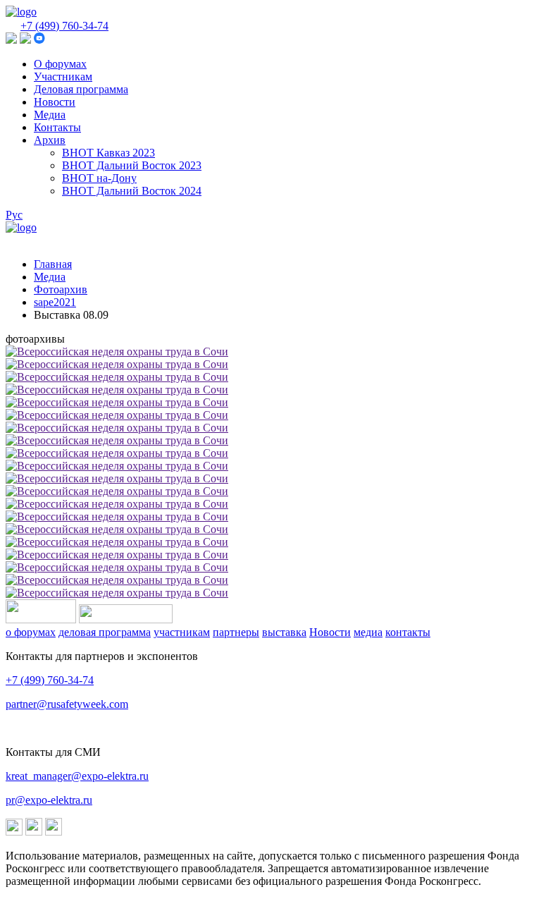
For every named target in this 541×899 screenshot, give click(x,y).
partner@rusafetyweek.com (67, 704)
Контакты (57, 127)
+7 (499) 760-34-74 (64, 26)
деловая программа (104, 632)
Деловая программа (81, 89)
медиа (368, 632)
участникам (182, 632)
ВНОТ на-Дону (99, 178)
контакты (407, 632)
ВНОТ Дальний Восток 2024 (131, 191)
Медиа (50, 115)
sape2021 (55, 302)
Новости (54, 102)
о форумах (31, 632)
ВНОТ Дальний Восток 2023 (131, 165)
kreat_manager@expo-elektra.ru (77, 776)
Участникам (63, 76)
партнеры (236, 632)
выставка (284, 632)
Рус (14, 215)
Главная (53, 264)
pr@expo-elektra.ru (49, 800)
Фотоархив (60, 289)
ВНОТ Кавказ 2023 (108, 153)
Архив (50, 140)
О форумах (60, 64)
